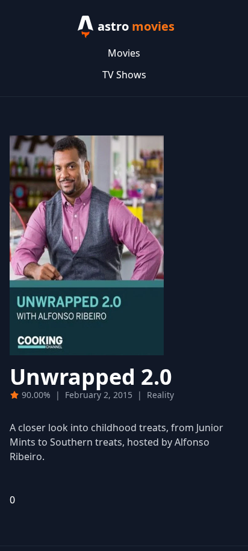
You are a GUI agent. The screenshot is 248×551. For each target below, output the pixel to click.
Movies (124, 53)
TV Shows (124, 74)
